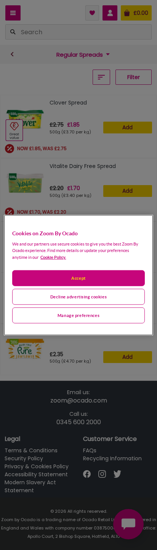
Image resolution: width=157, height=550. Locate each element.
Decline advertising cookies (78, 296)
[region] (78, 275)
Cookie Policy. (53, 257)
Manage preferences (78, 315)
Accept (78, 278)
